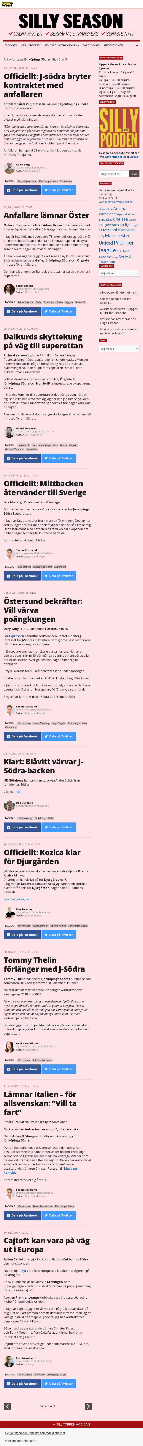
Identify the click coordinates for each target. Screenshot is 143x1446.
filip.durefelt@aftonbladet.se (32, 805)
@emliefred (31, 1049)
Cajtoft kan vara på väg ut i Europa (47, 1244)
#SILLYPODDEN (31, 45)
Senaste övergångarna (61, 45)
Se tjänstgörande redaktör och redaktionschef (35, 1433)
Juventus (112, 225)
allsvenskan (106, 209)
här (18, 792)
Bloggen (11, 45)
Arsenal (120, 208)
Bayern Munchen (125, 214)
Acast (134, 157)
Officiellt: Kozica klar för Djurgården (42, 856)
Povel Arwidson (25, 1358)
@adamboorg (32, 171)
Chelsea (120, 219)
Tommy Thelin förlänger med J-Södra (44, 964)
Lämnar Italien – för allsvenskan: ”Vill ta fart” (40, 1103)
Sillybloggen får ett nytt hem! (118, 292)
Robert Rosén (24, 285)
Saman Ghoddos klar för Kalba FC (115, 300)
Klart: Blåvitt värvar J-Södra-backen (43, 766)
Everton (132, 220)
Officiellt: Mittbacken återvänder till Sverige (45, 488)
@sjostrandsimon (35, 556)
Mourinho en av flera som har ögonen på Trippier (119, 331)
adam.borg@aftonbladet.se (31, 167)
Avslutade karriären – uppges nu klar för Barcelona (119, 311)
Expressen (16, 636)
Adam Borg (23, 164)
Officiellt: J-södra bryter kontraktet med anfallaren (47, 85)
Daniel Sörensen (26, 428)
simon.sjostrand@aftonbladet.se (34, 553)
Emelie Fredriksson (27, 1043)
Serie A (125, 256)
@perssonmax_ (33, 915)
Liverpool (109, 229)
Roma (115, 257)
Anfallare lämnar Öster (46, 215)
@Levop (29, 1364)
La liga (126, 224)
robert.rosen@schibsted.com (32, 288)
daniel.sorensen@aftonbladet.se (35, 431)
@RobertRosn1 (33, 292)
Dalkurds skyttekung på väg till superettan (43, 341)
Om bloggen (92, 45)
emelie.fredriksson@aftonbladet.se (36, 1046)
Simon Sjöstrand (26, 550)
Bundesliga (105, 219)
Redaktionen (113, 45)
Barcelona (107, 213)
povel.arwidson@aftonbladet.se (34, 1361)
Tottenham (107, 262)
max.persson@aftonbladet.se (33, 912)
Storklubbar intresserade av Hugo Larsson (118, 321)
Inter (101, 225)
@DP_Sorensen (33, 434)
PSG (119, 251)
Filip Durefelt (24, 802)
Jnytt (24, 1271)
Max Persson (24, 909)
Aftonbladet (114, 157)
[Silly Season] (71, 25)
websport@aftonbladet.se (116, 202)
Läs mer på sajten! (18, 899)
